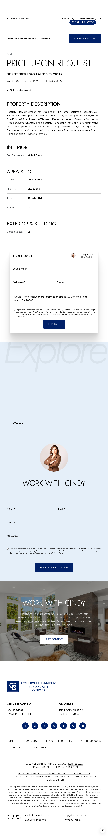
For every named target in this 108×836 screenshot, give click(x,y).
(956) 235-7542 (15, 710)
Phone (60, 282)
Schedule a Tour (85, 38)
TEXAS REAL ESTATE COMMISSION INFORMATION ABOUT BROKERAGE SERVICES (54, 776)
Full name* (19, 282)
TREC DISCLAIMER (54, 780)
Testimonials (14, 747)
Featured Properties (59, 741)
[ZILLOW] (82, 725)
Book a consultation (54, 567)
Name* (11, 509)
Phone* (12, 522)
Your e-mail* (20, 268)
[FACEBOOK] (25, 725)
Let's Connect (54, 639)
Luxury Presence (35, 819)
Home (10, 741)
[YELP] (63, 725)
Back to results (20, 18)
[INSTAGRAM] (35, 725)
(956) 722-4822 (75, 764)
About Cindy (29, 741)
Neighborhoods (91, 741)
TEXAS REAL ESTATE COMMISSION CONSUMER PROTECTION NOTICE (54, 773)
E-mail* (60, 509)
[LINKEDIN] (44, 725)
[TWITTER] (54, 725)
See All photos (82, 22)
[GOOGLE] (73, 725)
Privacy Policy (21, 316)
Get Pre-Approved (20, 90)
